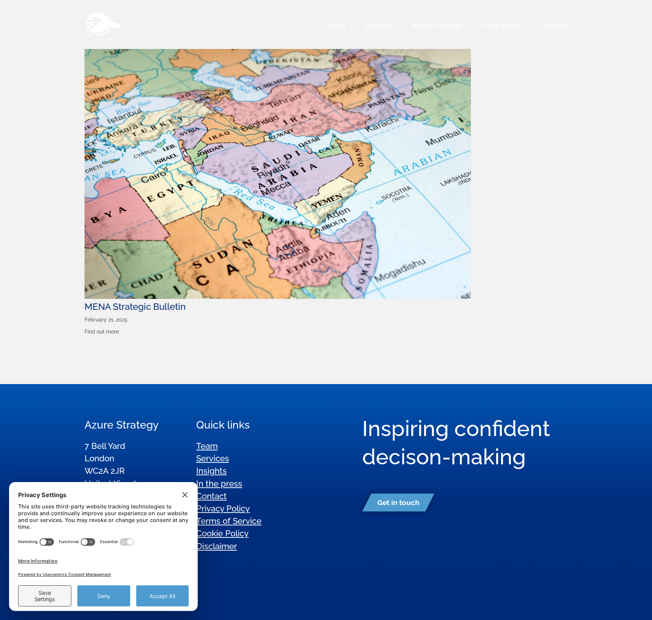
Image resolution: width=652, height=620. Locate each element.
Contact (553, 26)
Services (379, 26)
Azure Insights (437, 26)
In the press (500, 26)
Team (336, 26)
